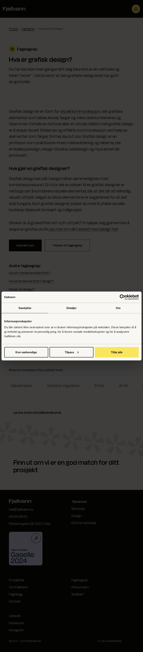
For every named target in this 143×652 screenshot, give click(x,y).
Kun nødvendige (26, 352)
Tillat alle (117, 352)
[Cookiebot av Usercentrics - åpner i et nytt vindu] (122, 297)
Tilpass (69, 352)
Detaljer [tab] (71, 308)
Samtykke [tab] (24, 308)
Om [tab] (118, 308)
